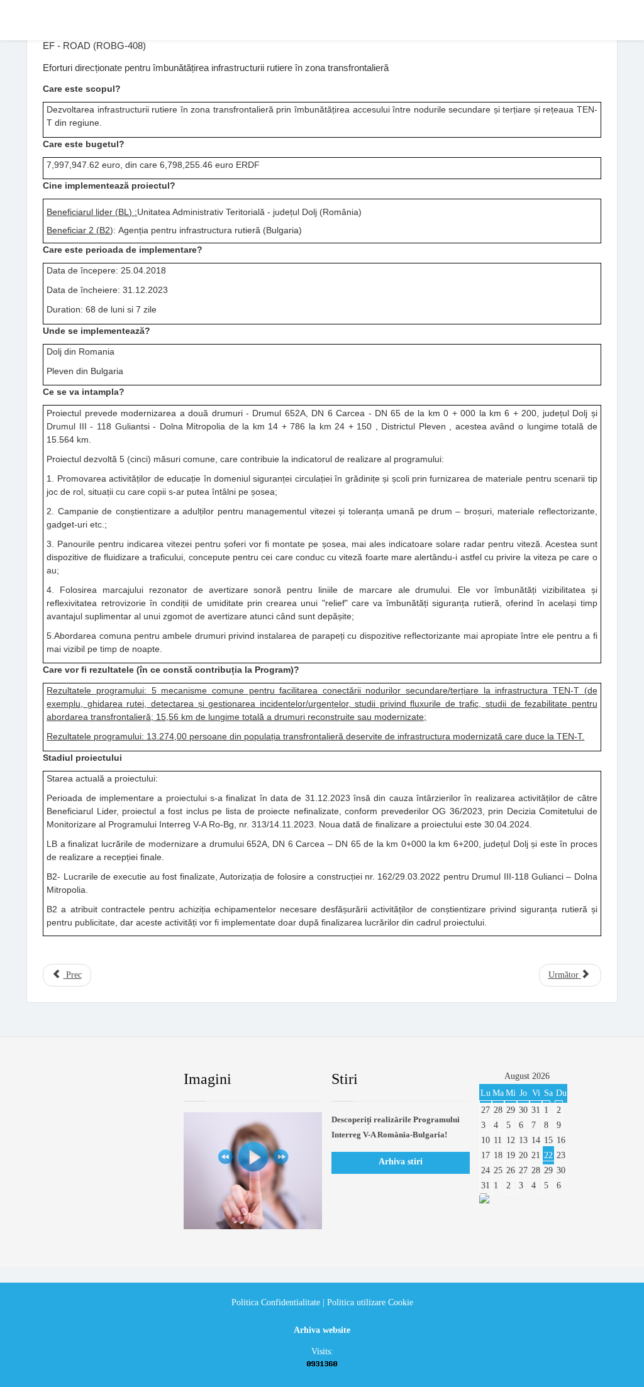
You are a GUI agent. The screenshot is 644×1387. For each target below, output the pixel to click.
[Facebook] (52, 1079)
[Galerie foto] (253, 1171)
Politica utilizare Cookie (370, 1302)
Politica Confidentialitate (275, 1302)
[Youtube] (112, 1079)
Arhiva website (322, 1330)
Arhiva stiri (401, 1161)
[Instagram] (142, 1079)
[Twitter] (82, 1079)
